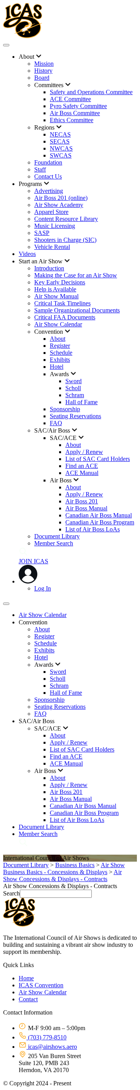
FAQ (56, 423)
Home (26, 978)
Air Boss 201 (81, 501)
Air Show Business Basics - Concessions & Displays (64, 868)
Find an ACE (81, 466)
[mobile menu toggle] (6, 45)
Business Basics (74, 865)
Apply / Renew (84, 452)
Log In (42, 588)
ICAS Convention (41, 985)
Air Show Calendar (58, 324)
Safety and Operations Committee (91, 92)
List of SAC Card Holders (97, 459)
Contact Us (48, 176)
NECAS (60, 134)
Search (11, 893)
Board (41, 77)
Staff (40, 169)
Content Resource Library (66, 219)
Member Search (53, 543)
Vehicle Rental (52, 247)
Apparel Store (51, 212)
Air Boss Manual (86, 508)
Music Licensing (54, 226)
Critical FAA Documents (64, 317)
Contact (28, 999)
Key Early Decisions (59, 282)
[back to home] (22, 36)
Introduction (49, 268)
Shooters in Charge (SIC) (65, 240)
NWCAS (61, 148)
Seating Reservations (75, 416)
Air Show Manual (56, 296)
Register (60, 345)
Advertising (48, 191)
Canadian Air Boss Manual (98, 515)
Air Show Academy (58, 205)
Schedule (61, 352)
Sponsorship (65, 409)
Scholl (73, 388)
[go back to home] (19, 924)
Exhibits (60, 359)
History (43, 70)
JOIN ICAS (33, 561)
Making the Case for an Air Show (75, 275)
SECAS (60, 141)
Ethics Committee (71, 120)
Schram (74, 395)
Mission (44, 63)
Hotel (56, 366)
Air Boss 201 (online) (61, 198)
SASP (41, 233)
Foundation (48, 162)
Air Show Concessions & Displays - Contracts (62, 875)
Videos (27, 254)
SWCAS (61, 155)
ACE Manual (81, 473)
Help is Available (55, 289)
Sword (73, 381)
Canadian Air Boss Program (99, 522)
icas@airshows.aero (51, 1046)
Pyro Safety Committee (78, 106)
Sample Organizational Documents (77, 310)
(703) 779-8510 (46, 1037)
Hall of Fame (81, 402)
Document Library (57, 536)
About (57, 338)
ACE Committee (70, 99)
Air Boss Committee (75, 113)
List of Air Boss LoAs (92, 529)
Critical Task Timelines (62, 303)
